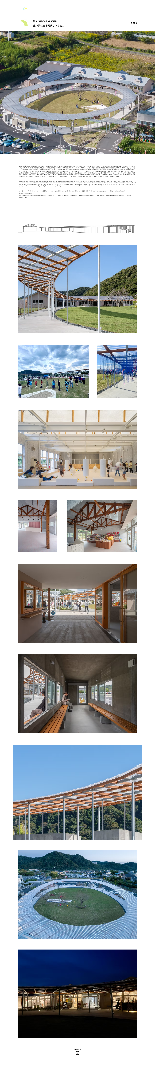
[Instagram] (77, 1053)
